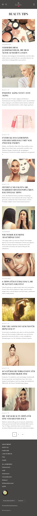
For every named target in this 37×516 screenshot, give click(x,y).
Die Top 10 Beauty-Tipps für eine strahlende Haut (16, 417)
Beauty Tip (5, 90)
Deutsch (20, 500)
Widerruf (4, 480)
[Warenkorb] (34, 4)
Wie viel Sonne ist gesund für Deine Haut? (18, 327)
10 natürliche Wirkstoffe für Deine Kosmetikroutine (18, 372)
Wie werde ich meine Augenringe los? (13, 236)
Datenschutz (6, 467)
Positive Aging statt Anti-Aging (16, 94)
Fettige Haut (6, 278)
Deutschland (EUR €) (9, 500)
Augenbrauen (6, 44)
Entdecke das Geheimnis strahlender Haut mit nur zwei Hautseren (17, 140)
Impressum (5, 473)
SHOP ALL (5, 447)
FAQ (3, 457)
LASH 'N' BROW (7, 454)
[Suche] (6, 4)
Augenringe (6, 231)
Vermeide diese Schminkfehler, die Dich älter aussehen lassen (15, 50)
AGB (3, 470)
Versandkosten (7, 477)
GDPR (4, 486)
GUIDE (4, 460)
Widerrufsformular (8, 483)
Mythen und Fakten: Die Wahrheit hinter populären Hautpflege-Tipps (17, 190)
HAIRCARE (5, 450)
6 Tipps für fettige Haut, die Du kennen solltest (17, 283)
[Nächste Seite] (23, 434)
